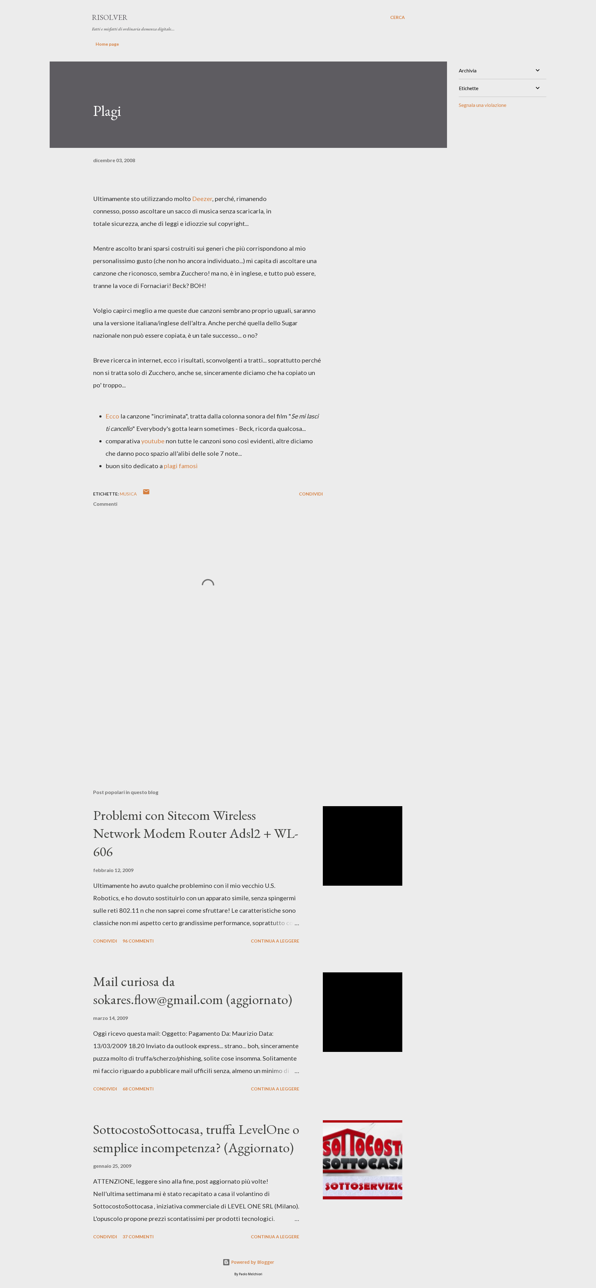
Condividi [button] (311, 493)
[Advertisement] (198, 711)
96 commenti (138, 940)
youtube (153, 441)
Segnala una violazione (482, 105)
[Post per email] (146, 493)
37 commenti (138, 1236)
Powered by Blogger (252, 1262)
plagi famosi (181, 465)
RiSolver (110, 17)
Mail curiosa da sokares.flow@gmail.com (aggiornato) (192, 990)
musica (128, 493)
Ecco (112, 416)
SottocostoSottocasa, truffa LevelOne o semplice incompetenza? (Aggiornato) (196, 1138)
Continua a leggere (275, 940)
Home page (107, 44)
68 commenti (138, 1088)
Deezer (202, 198)
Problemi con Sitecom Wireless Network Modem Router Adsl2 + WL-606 (195, 833)
